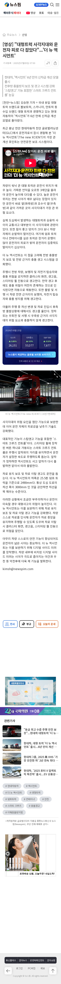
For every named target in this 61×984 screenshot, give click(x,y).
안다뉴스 (23, 960)
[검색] (52, 4)
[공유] (55, 63)
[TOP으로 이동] (53, 971)
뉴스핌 (13, 5)
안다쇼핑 (51, 960)
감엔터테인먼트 (37, 960)
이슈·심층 (53, 13)
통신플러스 (11, 960)
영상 (33, 13)
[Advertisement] (30, 914)
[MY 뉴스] (41, 4)
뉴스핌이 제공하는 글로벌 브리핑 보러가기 (29, 354)
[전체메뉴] (58, 4)
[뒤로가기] (8, 971)
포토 (41, 13)
